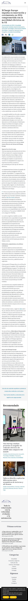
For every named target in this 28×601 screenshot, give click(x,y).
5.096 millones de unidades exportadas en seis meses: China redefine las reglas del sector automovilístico (14, 547)
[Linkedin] (9, 34)
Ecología (14, 570)
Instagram (14, 583)
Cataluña (10, 27)
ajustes (20, 594)
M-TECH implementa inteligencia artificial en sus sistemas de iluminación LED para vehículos (12, 540)
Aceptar (6, 597)
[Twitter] (6, 34)
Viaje (4, 490)
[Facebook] (2, 34)
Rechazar (13, 597)
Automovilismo (10, 486)
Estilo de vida (14, 562)
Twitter (14, 581)
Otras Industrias (12, 457)
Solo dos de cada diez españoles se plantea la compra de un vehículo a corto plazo (14, 389)
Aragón (5, 486)
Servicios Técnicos (18, 488)
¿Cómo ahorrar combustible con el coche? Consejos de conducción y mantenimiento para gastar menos (12, 533)
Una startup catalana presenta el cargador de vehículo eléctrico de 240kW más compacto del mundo (13, 448)
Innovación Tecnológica (8, 28)
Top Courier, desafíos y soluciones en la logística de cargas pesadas (14, 395)
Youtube (14, 579)
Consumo (17, 486)
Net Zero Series (11, 197)
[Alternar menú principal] (25, 2)
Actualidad (14, 558)
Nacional (16, 30)
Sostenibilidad (16, 32)
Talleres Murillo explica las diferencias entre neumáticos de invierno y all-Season (13, 481)
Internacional (18, 28)
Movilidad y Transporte (8, 30)
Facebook (14, 577)
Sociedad (10, 32)
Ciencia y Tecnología (14, 564)
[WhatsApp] (12, 34)
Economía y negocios (14, 560)
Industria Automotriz (19, 27)
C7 (2, 191)
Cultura (14, 566)
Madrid (24, 28)
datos (21, 309)
